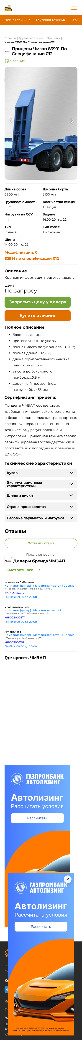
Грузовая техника (50, 20)
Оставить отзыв (41, 543)
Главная (10, 38)
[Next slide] (72, 121)
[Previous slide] (10, 121)
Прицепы (53, 38)
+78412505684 (14, 592)
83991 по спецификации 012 (32, 258)
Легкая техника (17, 20)
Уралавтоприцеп (17, 607)
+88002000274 (15, 617)
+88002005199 (14, 642)
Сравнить (18, 61)
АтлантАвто (13, 631)
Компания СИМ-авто (19, 582)
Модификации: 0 (21, 252)
